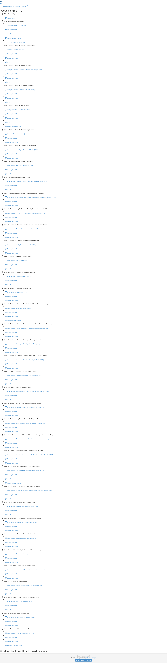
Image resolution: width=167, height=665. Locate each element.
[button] (1, 1)
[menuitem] (1, 4)
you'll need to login (90, 658)
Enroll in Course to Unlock (83, 660)
